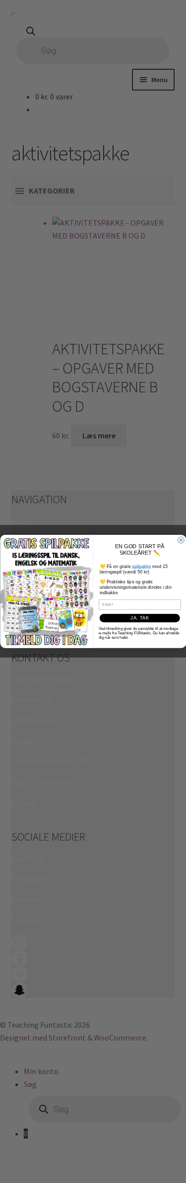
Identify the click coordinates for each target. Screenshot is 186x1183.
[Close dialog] (181, 540)
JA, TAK (139, 618)
